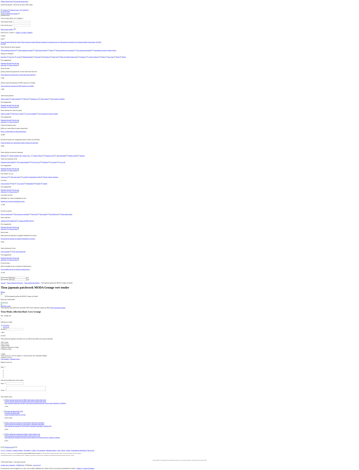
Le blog (5, 10)
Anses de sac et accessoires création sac (183, 460)
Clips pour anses (15, 177)
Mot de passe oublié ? (7, 29)
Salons (68, 450)
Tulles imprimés (16, 99)
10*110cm (6, 325)
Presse (63, 450)
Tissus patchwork (156, 460)
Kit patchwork (195, 460)
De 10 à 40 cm (35, 162)
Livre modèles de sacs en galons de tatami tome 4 (15, 269)
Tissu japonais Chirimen (57, 99)
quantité (3, 329)
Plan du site (90, 450)
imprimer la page (6, 306)
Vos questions (41, 450)
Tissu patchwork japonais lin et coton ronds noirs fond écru (18, 75)
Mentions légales (51, 450)
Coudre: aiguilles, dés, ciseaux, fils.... (20, 156)
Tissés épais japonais (41, 50)
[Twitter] (3, 303)
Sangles (45, 183)
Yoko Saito (110, 57)
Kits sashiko (43, 214)
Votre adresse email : (7, 22)
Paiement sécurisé (6, 63)
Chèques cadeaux (18, 450)
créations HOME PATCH (26, 221)
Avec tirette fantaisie (23, 162)
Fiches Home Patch (66, 214)
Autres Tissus (21, 42)
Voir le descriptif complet (57, 308)
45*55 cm (6, 327)
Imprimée (45, 162)
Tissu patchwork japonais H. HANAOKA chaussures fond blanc (23, 426)
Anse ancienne (5, 183)
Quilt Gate (55, 57)
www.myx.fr (37, 465)
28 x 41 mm (21, 414)
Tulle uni (25, 99)
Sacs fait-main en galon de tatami (48, 114)
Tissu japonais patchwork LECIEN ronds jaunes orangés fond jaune (24, 403)
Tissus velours (5, 99)
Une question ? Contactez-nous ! (10, 359)
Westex (124, 57)
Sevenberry (82, 57)
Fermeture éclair (49, 156)
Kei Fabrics (46, 57)
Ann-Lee (12, 57)
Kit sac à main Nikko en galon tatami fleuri (13, 131)
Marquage (4, 156)
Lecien (19, 57)
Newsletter (27, 450)
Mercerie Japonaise (41, 42)
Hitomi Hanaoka (28, 57)
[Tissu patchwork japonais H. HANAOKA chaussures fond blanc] (24, 424)
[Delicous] (7, 303)
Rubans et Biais (73, 156)
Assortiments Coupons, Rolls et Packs (105, 50)
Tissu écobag (44, 99)
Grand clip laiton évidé (11, 414)
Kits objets (34, 214)
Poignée (38, 183)
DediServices (20, 465)
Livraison (9, 450)
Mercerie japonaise (170, 460)
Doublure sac (34, 99)
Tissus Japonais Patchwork (9, 42)
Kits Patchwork (54, 214)
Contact (33, 450)
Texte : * (3, 390)
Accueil (3, 283)
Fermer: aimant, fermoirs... (51, 177)
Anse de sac (4, 177)
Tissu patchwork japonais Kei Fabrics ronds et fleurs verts (21, 437)
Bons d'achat (13, 65)
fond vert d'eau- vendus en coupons (49, 437)
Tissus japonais (163, 460)
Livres (76, 42)
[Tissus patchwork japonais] (9, 13)
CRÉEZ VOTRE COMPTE (24, 32)
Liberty (51, 50)
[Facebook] (1, 303)
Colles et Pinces (37, 156)
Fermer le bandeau (88, 468)
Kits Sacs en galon (17, 114)
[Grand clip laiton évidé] (11, 413)
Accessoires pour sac (53, 42)
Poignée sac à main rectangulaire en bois (13, 201)
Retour (3, 292)
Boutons (82, 156)
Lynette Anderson (93, 57)
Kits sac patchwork (6, 214)
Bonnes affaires (83, 42)
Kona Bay (4, 57)
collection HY (47, 426)
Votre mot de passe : (7, 25)
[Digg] (5, 303)
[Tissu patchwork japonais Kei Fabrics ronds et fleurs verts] (22, 436)
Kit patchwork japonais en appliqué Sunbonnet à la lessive (18, 238)
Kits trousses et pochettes (21, 214)
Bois (13, 183)
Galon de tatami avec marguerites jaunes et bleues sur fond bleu (19, 143)
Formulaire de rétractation (78, 450)
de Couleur (53, 162)
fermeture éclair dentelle (8, 162)
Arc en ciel (62, 162)
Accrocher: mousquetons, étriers (31, 177)
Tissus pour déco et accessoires (65, 50)
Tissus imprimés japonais (25, 50)
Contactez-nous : (14, 10)
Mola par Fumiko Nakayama (68, 57)
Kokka (103, 57)
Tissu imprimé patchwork (8, 50)
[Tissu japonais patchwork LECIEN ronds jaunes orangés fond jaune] (25, 401)
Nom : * (3, 383)
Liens (58, 450)
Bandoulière (30, 183)
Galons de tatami (30, 42)
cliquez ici (80, 468)
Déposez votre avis (6, 362)
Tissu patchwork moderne (84, 50)
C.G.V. (3, 450)
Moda (118, 57)
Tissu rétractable (61, 156)
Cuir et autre (20, 183)
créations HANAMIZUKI (9, 221)
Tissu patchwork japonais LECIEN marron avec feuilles (17, 86)
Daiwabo (38, 57)
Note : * (3, 367)
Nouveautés (91, 42)
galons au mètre (5, 114)
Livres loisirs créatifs (202, 460)
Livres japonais (5, 251)
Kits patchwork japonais (67, 42)
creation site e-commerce (8, 465)
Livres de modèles (31, 114)
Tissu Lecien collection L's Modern (55, 403)
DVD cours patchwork (19, 251)
